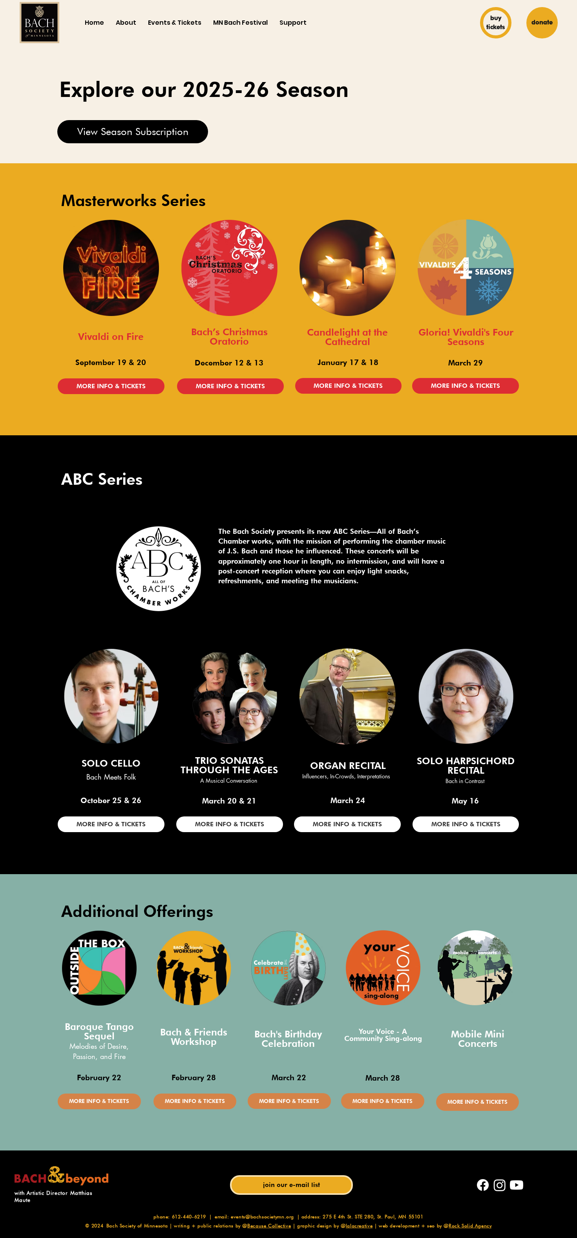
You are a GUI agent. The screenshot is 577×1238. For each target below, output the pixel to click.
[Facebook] (483, 1185)
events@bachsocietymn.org (262, 1217)
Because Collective (269, 1226)
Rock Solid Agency (470, 1226)
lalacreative (359, 1226)
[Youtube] (516, 1185)
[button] (126, 22)
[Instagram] (500, 1185)
